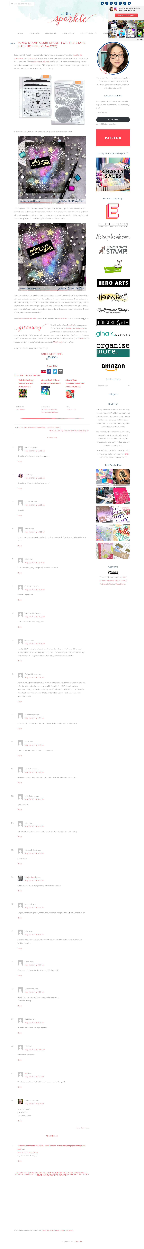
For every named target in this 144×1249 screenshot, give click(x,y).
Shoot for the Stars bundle (39, 62)
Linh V (27, 474)
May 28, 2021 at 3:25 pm (34, 799)
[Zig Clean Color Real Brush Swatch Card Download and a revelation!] (104, 533)
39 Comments (20, 409)
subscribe (113, 120)
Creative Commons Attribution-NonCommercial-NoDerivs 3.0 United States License (113, 580)
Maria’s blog (57, 342)
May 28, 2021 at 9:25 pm (34, 1022)
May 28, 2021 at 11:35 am (35, 505)
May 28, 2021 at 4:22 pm (34, 826)
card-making (52, 409)
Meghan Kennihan (31, 877)
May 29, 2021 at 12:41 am (35, 1050)
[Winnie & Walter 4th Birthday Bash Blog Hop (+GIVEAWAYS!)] (121, 515)
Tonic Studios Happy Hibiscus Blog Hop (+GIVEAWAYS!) (26, 383)
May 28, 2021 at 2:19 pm (34, 745)
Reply (20, 461)
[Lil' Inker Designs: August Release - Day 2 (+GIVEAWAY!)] (121, 552)
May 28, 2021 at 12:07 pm (35, 532)
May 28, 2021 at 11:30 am (35, 478)
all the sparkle (72, 16)
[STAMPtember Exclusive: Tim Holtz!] (121, 478)
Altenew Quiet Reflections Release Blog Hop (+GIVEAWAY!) (75, 383)
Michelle (80, 339)
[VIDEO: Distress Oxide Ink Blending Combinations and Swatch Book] (104, 478)
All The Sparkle (78, 1241)
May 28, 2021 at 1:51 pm (34, 718)
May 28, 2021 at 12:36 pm (35, 644)
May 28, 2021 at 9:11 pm (34, 965)
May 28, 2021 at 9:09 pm (34, 935)
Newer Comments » (83, 1128)
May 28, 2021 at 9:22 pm (34, 992)
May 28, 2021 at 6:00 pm (34, 880)
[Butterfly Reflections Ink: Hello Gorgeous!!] (104, 552)
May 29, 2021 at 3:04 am (34, 1104)
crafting (44, 412)
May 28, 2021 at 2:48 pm (34, 772)
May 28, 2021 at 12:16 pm (35, 562)
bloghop (44, 409)
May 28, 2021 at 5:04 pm (34, 853)
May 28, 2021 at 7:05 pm (34, 907)
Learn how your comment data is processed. (57, 1230)
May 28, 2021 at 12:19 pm (35, 590)
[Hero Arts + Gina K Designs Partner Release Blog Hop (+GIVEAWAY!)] (121, 496)
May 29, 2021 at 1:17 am (34, 1077)
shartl (27, 1073)
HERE (126, 454)
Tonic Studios (32, 58)
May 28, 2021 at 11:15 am (35, 451)
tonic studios (71, 409)
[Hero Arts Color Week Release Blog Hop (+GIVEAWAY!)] (104, 515)
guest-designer (53, 412)
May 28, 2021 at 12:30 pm (35, 617)
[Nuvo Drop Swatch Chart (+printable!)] (104, 496)
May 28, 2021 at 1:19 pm (34, 677)
